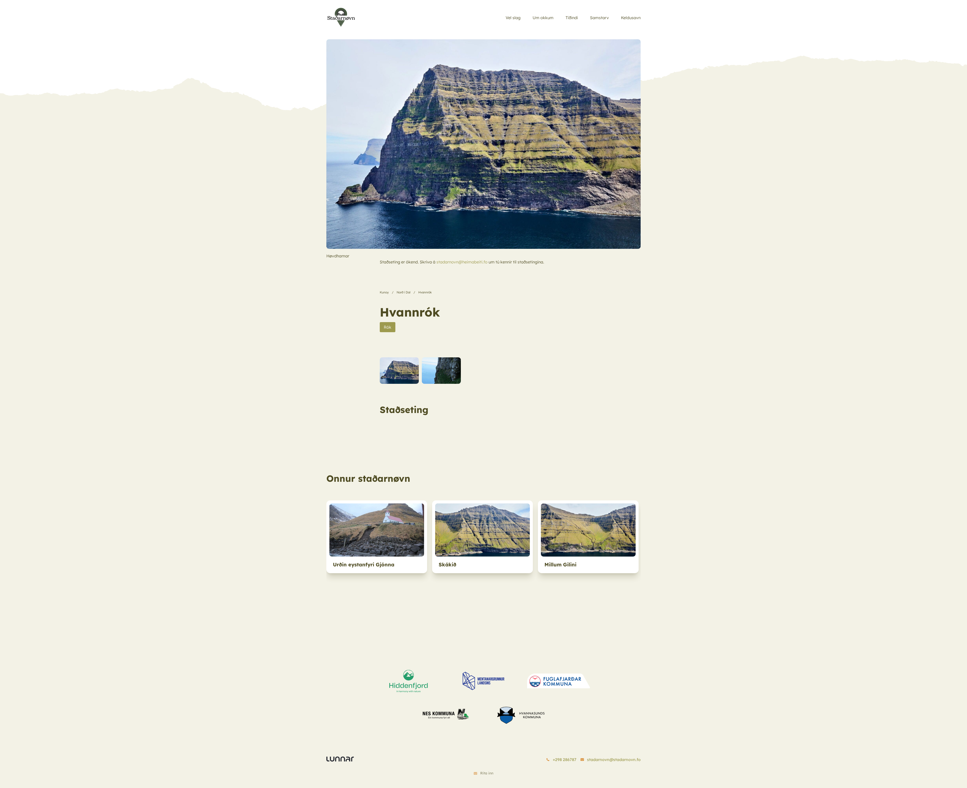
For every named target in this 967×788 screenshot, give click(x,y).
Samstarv (599, 17)
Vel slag (513, 17)
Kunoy (384, 292)
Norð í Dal (403, 292)
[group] (376, 536)
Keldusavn (631, 17)
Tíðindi (572, 17)
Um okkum (543, 17)
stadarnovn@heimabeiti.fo (462, 261)
